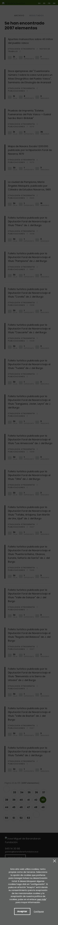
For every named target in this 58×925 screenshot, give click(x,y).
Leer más (41, 899)
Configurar (39, 911)
